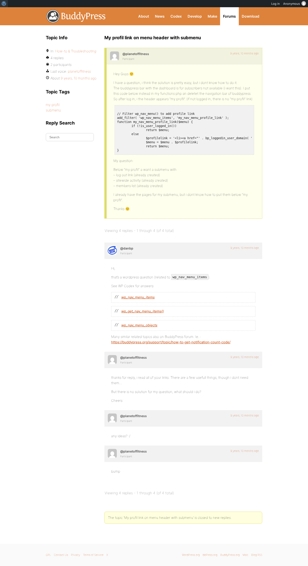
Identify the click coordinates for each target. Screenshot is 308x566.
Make (212, 16)
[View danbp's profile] (112, 250)
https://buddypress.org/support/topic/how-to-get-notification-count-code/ (170, 342)
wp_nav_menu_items (138, 297)
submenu (53, 110)
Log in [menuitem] (275, 3)
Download (250, 16)
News (160, 16)
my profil (53, 104)
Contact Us (61, 555)
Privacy (75, 555)
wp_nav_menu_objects (139, 325)
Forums (229, 16)
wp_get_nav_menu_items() (142, 311)
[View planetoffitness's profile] (114, 55)
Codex (176, 16)
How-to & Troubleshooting (75, 51)
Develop (195, 16)
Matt (245, 555)
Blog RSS (256, 555)
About (143, 16)
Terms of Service (93, 555)
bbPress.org (210, 555)
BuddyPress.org (76, 16)
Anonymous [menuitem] (291, 3)
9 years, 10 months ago (244, 53)
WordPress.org (191, 555)
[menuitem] (4, 3)
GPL (48, 555)
